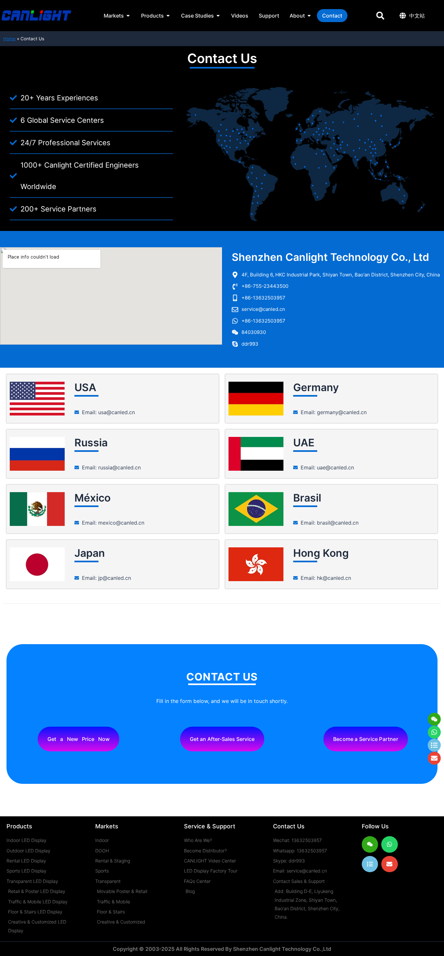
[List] (370, 864)
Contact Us (289, 826)
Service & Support (209, 826)
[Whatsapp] (434, 732)
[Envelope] (389, 864)
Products (19, 826)
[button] (380, 15)
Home (9, 38)
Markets (106, 826)
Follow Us (375, 826)
